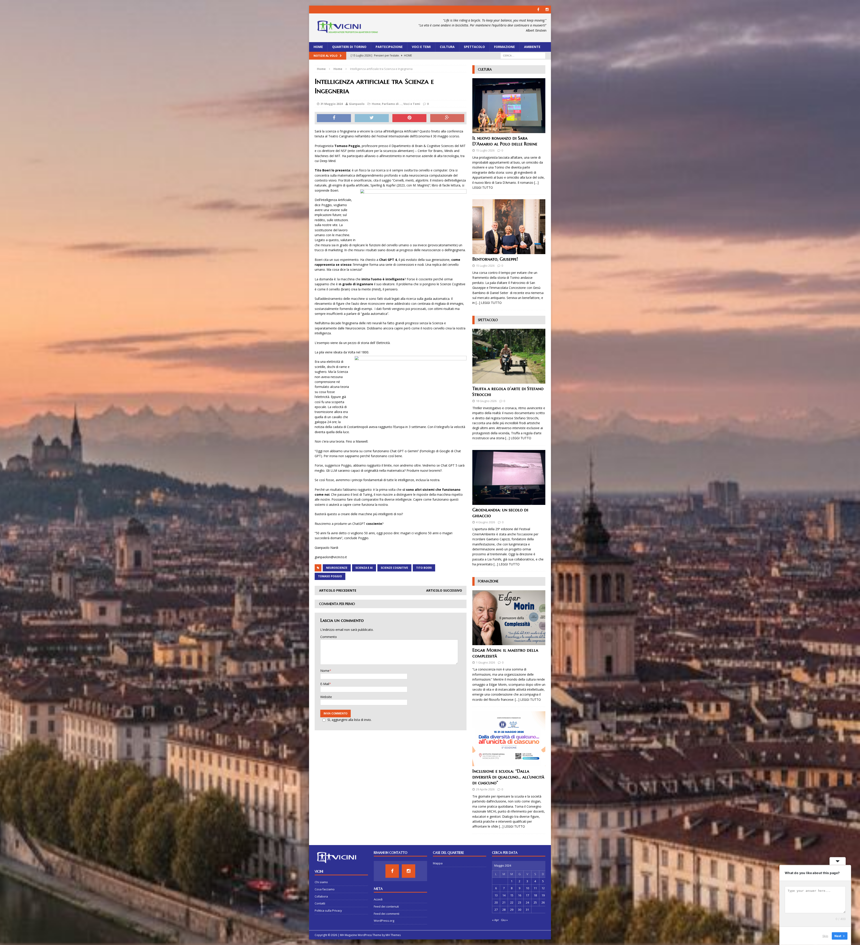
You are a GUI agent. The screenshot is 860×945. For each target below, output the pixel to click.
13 (496, 895)
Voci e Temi (421, 47)
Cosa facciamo (325, 889)
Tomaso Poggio (330, 576)
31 (527, 910)
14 (503, 895)
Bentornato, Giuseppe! (495, 259)
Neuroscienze (336, 568)
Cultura (447, 47)
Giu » (504, 920)
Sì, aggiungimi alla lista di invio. (349, 720)
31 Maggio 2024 (331, 104)
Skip (825, 936)
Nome (324, 670)
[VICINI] (347, 27)
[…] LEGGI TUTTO (489, 303)
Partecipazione (389, 47)
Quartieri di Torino (349, 47)
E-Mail (324, 684)
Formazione (504, 47)
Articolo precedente (337, 590)
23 (519, 902)
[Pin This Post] (409, 118)
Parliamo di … (392, 104)
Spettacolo (474, 47)
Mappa (438, 863)
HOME (318, 47)
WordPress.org (384, 921)
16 (519, 895)
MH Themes (393, 935)
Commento (328, 637)
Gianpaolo (357, 104)
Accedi (378, 899)
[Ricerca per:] (523, 55)
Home (376, 104)
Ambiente (532, 47)
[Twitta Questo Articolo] (372, 118)
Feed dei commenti (386, 914)
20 (496, 902)
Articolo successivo (444, 590)
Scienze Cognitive (394, 568)
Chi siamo (321, 882)
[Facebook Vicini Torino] (538, 9)
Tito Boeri (424, 568)
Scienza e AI (364, 568)
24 (527, 902)
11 (535, 888)
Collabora (321, 896)
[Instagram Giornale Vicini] (547, 9)
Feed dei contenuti (386, 906)
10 (527, 888)
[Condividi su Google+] (447, 118)
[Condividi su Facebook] (334, 118)
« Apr (495, 920)
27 (496, 910)
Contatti (320, 903)
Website (326, 697)
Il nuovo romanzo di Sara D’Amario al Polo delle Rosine (504, 141)
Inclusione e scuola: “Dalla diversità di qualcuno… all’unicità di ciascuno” (508, 777)
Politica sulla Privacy (328, 910)
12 (543, 888)
